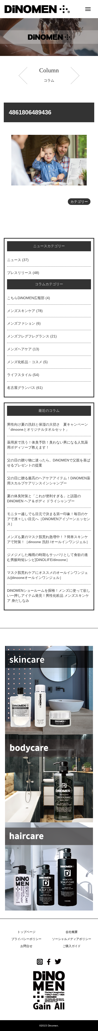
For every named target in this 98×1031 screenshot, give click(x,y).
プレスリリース (19, 273)
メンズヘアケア (19, 349)
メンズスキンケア (21, 311)
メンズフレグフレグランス (28, 336)
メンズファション (21, 323)
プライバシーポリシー (26, 939)
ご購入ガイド (72, 946)
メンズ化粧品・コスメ (24, 362)
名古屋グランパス (21, 388)
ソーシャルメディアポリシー (71, 939)
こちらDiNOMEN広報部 (25, 298)
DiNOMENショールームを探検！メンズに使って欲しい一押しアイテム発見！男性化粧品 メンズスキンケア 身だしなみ (48, 595)
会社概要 (72, 932)
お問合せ (26, 946)
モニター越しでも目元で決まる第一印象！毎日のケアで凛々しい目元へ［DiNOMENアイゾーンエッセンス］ (48, 519)
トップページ (26, 932)
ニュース (14, 260)
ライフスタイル (19, 375)
